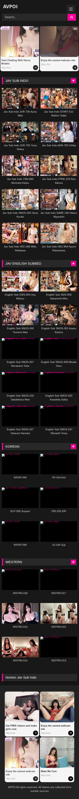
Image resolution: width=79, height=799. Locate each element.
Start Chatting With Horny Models (16, 62)
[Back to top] (68, 788)
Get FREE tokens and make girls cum (21, 727)
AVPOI (10, 6)
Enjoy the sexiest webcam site (58, 60)
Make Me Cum (49, 771)
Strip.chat (6, 67)
